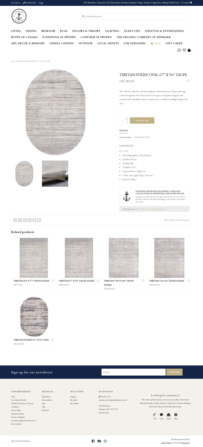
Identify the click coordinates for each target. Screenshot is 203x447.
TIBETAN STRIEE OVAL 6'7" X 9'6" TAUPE (33, 61)
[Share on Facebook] (15, 220)
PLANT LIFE (132, 31)
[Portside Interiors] (43, 16)
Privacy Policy (16, 410)
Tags (43, 407)
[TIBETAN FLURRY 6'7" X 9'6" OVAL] (33, 317)
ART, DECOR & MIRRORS (28, 43)
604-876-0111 (105, 396)
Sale (157, 43)
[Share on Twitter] (39, 220)
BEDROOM (48, 31)
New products (47, 400)
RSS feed (45, 410)
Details (123, 130)
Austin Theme (166, 442)
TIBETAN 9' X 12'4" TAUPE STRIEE (166, 280)
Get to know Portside (18, 400)
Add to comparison (183, 220)
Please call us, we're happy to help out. (150, 209)
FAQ (13, 396)
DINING (31, 31)
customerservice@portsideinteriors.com (112, 400)
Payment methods (17, 413)
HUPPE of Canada (24, 37)
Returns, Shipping (18, 417)
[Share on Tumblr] (34, 220)
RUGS (64, 31)
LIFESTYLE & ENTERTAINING (164, 31)
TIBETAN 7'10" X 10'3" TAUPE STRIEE (119, 282)
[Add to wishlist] (188, 81)
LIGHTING (112, 31)
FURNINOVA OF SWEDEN (59, 37)
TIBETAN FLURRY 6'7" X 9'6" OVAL (31, 339)
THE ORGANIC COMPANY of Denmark (144, 37)
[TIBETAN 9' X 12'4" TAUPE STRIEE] (169, 258)
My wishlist (74, 403)
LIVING (16, 31)
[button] (179, 50)
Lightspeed (185, 442)
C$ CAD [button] (15, 2)
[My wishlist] (184, 50)
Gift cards (174, 43)
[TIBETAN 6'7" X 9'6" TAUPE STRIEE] (79, 258)
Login (41, 2)
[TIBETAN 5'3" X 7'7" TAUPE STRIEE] (33, 258)
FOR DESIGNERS (135, 43)
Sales (44, 403)
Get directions (103, 412)
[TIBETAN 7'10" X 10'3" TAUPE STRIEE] (124, 258)
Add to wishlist (169, 220)
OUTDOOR (86, 43)
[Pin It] (25, 220)
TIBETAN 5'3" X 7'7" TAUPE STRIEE (31, 280)
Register (73, 396)
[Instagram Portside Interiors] (105, 441)
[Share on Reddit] (30, 220)
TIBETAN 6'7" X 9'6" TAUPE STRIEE (77, 280)
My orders (74, 400)
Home (13, 61)
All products (46, 396)
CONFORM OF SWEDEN (96, 37)
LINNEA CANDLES (61, 43)
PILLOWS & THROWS (86, 31)
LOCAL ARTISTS (108, 43)
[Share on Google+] (20, 220)
